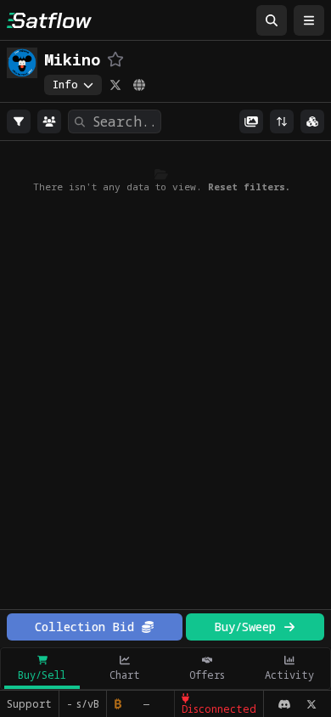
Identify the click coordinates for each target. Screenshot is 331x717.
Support (29, 704)
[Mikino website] (139, 85)
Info (65, 84)
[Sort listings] (282, 121)
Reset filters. (249, 186)
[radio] (19, 121)
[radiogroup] (19, 121)
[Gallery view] (251, 121)
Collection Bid (84, 626)
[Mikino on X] (115, 85)
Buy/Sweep (245, 626)
